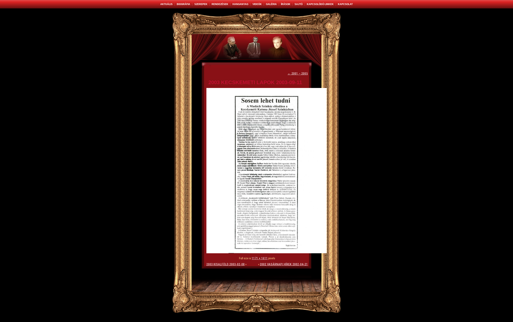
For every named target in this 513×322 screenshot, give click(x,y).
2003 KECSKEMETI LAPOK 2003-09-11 (255, 82)
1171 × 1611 (260, 258)
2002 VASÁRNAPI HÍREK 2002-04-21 (284, 264)
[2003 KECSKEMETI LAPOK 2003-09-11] (267, 252)
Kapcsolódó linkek (320, 4)
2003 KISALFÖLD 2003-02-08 (225, 264)
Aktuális (166, 4)
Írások (285, 4)
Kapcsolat (345, 4)
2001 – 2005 (298, 73)
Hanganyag (240, 4)
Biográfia (183, 4)
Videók (257, 4)
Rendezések (220, 4)
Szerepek (200, 4)
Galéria (271, 4)
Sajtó (299, 4)
